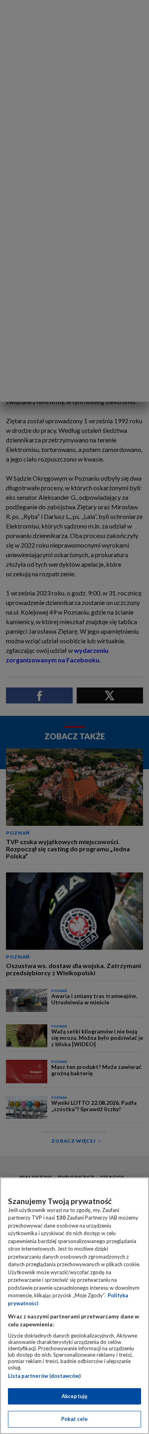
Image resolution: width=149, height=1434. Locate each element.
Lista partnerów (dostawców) (44, 1376)
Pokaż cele (74, 1419)
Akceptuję (74, 1396)
